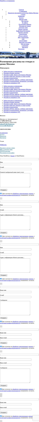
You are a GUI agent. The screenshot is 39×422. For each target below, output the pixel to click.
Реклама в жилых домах (7, 148)
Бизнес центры (23, 29)
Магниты (25, 47)
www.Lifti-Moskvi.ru (6, 126)
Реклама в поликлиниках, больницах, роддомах (18, 81)
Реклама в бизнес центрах (12, 73)
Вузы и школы (23, 36)
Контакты (21, 49)
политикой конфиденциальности (10, 195)
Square (13, 156)
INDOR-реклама (5, 151)
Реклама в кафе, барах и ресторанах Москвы (17, 75)
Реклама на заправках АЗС (12, 83)
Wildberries (21, 16)
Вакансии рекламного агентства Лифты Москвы (23, 13)
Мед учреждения (23, 37)
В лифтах (25, 23)
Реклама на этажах (25, 26)
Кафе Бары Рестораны (23, 31)
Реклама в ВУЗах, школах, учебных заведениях (18, 79)
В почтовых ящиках (25, 24)
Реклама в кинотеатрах (11, 78)
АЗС (23, 39)
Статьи (23, 14)
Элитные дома (23, 27)
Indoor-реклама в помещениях (13, 71)
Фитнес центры (23, 32)
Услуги (21, 18)
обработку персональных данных (23, 193)
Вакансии (3, 136)
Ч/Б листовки (25, 44)
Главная (21, 9)
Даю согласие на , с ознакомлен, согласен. (17, 194)
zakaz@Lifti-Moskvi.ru (7, 124)
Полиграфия (23, 41)
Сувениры (25, 45)
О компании (23, 11)
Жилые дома (23, 19)
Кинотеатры (23, 34)
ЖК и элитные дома (6, 149)
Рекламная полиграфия (7, 153)
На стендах (24, 21)
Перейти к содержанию (7, 1)
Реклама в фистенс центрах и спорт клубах (17, 76)
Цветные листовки (25, 42)
